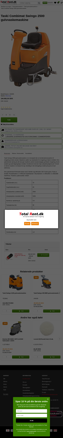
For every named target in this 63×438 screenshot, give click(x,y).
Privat (27, 223)
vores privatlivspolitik (31, 431)
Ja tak (31, 420)
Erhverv (35, 223)
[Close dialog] (47, 399)
